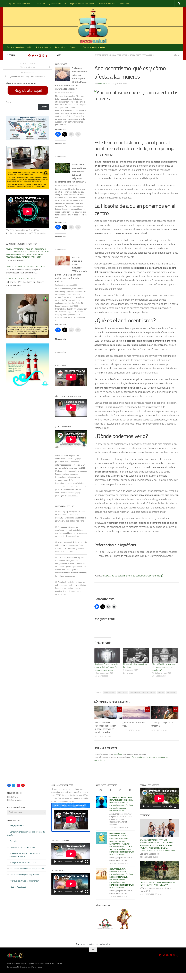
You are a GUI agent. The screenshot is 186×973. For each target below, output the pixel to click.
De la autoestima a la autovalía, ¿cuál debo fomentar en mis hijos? (69, 548)
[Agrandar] (45, 119)
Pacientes (40, 266)
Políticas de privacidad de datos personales (27, 868)
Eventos (72, 47)
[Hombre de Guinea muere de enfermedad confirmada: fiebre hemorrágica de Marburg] (107, 655)
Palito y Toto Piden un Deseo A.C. (18, 3)
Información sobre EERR (150, 843)
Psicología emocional (117, 808)
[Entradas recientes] (100, 790)
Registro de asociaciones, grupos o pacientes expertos (24, 854)
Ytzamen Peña (104, 84)
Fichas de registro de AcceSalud (22, 847)
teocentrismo (171, 692)
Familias (29, 249)
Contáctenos (124, 3)
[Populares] (110, 790)
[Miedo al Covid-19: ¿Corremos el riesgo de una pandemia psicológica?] (165, 655)
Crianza (9, 249)
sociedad (161, 692)
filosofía (145, 692)
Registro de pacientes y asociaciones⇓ (92, 944)
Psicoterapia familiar (15, 255)
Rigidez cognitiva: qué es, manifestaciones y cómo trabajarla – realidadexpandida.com (69, 530)
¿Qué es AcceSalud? (57, 3)
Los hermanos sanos (15, 260)
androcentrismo (109, 692)
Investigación (101, 55)
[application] (70, 854)
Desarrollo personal (118, 797)
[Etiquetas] (130, 790)
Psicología (59, 47)
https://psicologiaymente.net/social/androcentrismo (131, 575)
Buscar (8, 102)
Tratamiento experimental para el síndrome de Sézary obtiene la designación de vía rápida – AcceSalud (70, 560)
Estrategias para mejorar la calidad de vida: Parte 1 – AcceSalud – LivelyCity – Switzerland (70, 514)
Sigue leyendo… (71, 495)
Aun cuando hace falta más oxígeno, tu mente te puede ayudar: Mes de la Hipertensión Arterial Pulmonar (120, 819)
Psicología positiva (117, 811)
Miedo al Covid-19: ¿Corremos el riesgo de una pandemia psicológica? (164, 667)
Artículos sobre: (42, 47)
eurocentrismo (135, 692)
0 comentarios (60, 157)
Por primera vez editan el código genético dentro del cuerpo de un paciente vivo (68, 591)
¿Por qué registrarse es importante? (24, 881)
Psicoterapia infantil (35, 255)
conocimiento (122, 692)
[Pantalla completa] (86, 861)
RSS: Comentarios (14, 800)
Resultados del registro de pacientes (24, 875)
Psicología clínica (126, 805)
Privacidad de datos (107, 3)
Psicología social (119, 55)
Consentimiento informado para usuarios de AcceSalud (26, 833)
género (152, 692)
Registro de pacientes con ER (82, 3)
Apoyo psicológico (17, 826)
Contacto (13, 841)
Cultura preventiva (117, 833)
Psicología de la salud (38, 252)
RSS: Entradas (12, 797)
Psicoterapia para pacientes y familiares (23, 257)
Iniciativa (30, 266)
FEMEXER (40, 3)
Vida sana (120, 855)
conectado (117, 754)
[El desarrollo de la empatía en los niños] (136, 655)
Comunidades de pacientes (94, 47)
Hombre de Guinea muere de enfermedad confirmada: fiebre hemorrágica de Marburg (107, 667)
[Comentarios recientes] (120, 790)
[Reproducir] (55, 861)
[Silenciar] (81, 861)
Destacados (19, 249)
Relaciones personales (142, 55)
